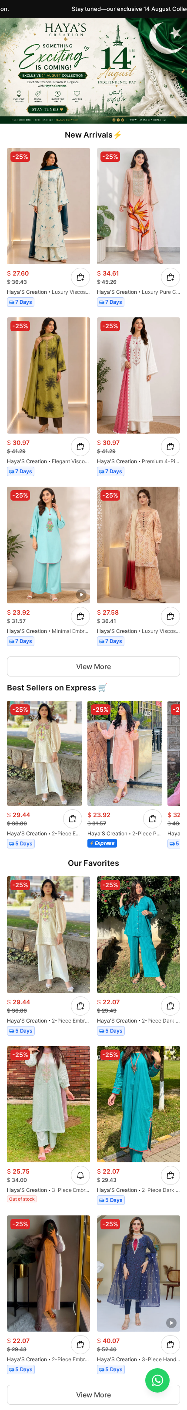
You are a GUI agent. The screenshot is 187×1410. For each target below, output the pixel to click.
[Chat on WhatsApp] (157, 1380)
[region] (93, 776)
